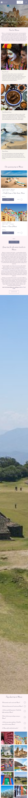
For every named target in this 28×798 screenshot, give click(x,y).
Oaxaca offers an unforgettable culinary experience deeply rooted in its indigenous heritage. (13, 269)
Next (14, 238)
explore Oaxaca (17, 265)
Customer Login (20, 2)
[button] (14, 702)
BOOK (8, 199)
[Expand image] (7, 738)
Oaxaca (15, 116)
